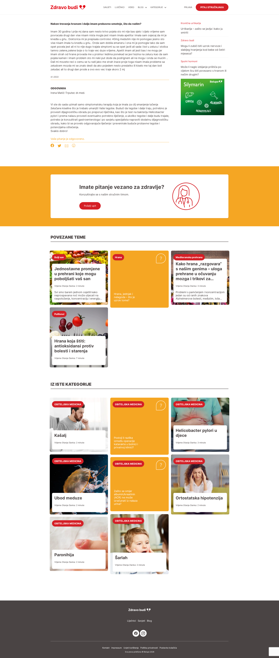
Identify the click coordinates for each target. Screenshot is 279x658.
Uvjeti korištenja (131, 647)
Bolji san (59, 257)
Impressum (116, 647)
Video (131, 7)
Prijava (188, 7)
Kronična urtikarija (191, 23)
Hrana (118, 257)
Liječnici (120, 7)
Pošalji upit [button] (90, 205)
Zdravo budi (187, 40)
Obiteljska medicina (67, 404)
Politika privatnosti (149, 647)
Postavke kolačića (168, 647)
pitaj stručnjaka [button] (212, 7)
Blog (140, 7)
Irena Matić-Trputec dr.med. (68, 92)
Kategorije (157, 7)
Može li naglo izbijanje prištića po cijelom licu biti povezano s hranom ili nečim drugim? (203, 70)
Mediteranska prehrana (189, 257)
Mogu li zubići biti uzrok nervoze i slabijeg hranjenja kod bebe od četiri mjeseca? (203, 49)
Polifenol (59, 314)
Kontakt (106, 647)
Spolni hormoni (189, 61)
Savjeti (107, 7)
